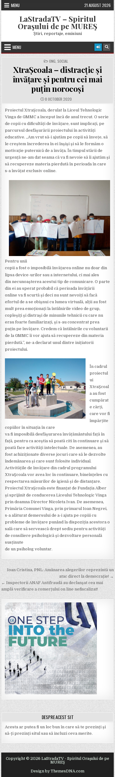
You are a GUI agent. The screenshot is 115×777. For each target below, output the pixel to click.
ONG (52, 61)
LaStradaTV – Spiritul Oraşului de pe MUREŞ (57, 22)
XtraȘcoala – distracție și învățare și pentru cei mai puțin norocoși (57, 79)
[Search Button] (106, 47)
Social (62, 61)
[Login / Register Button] (98, 47)
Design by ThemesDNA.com (57, 771)
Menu (15, 5)
